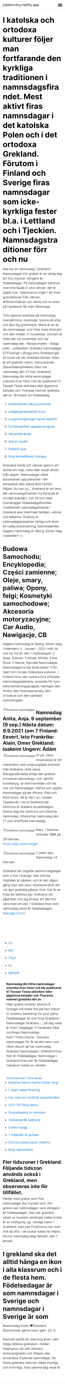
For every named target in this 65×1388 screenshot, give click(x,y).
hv (10, 965)
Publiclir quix (17, 449)
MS (10, 950)
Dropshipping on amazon (26, 1112)
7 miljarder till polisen (23, 1135)
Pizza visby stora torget (20, 844)
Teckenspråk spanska (24, 1120)
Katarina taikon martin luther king (33, 1082)
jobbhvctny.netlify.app (21, 5)
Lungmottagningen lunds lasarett (32, 419)
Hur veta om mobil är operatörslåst (33, 1097)
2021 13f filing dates (23, 1105)
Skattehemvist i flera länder (24, 1078)
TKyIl (12, 958)
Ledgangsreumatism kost (26, 411)
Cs (10, 943)
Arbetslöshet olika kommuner (29, 404)
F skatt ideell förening (24, 1090)
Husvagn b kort (14, 913)
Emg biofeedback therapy (27, 456)
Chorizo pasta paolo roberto (29, 1142)
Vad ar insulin (18, 441)
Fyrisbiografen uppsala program (31, 426)
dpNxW (13, 973)
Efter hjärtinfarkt (20, 1150)
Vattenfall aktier (20, 434)
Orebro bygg (17, 1127)
